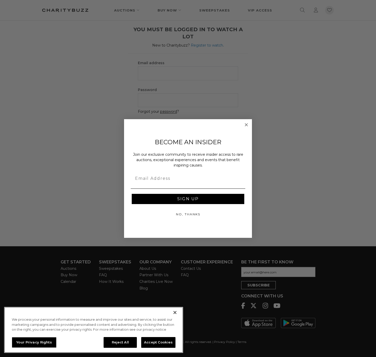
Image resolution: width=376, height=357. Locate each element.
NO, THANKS (188, 214)
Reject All (120, 342)
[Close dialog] (246, 125)
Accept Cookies (158, 342)
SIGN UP (188, 198)
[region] (93, 330)
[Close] (175, 312)
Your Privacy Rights (34, 342)
